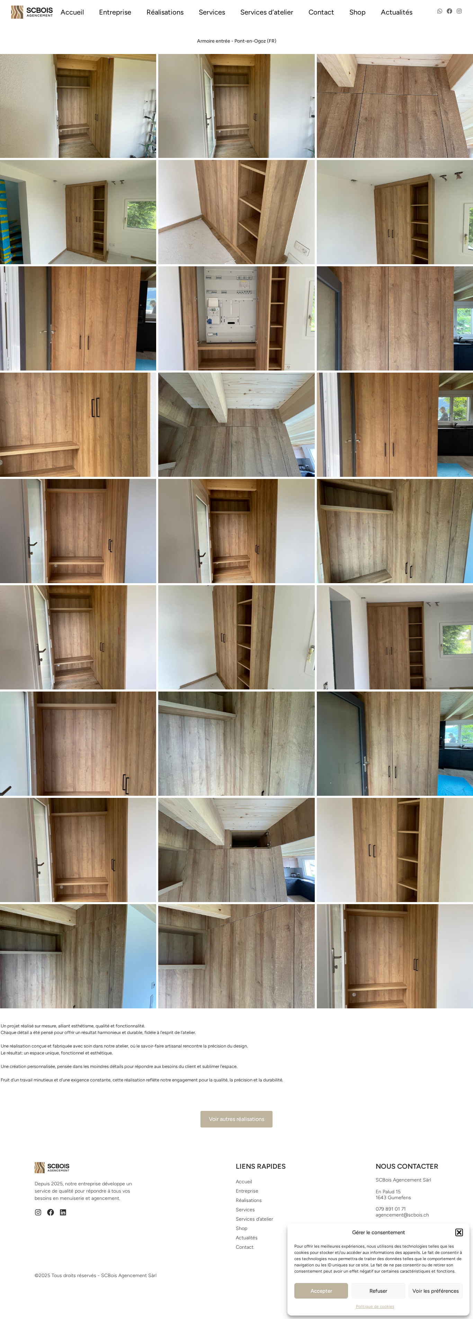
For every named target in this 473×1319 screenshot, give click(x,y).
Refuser (378, 1291)
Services (245, 1210)
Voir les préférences (435, 1291)
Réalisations (249, 1200)
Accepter (321, 1291)
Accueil (244, 1182)
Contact (244, 1247)
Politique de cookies (375, 1306)
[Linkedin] (63, 1212)
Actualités (247, 1238)
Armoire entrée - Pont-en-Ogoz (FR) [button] (236, 41)
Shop (241, 1228)
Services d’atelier (254, 1219)
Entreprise (247, 1191)
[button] (459, 1232)
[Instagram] (38, 1212)
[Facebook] (50, 1212)
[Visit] (440, 12)
